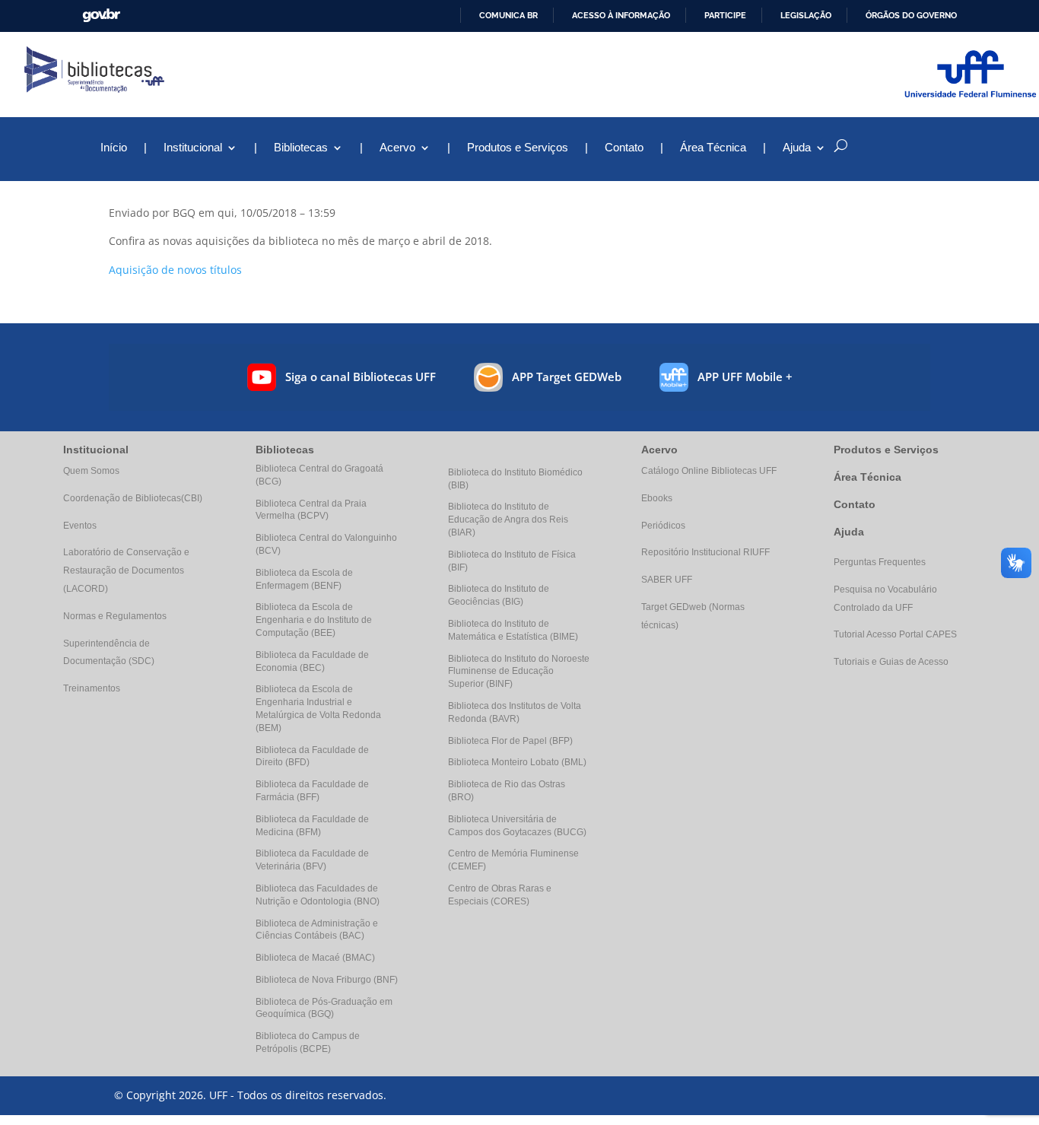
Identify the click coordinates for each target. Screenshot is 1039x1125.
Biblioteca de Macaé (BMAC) (315, 957)
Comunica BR (508, 15)
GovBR (101, 15)
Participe (725, 15)
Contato (624, 148)
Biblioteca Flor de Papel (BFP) (510, 741)
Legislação (805, 15)
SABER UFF (666, 579)
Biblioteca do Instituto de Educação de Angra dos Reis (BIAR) (508, 519)
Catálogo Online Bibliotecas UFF (709, 471)
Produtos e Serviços (517, 148)
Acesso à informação (621, 15)
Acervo (397, 148)
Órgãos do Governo (911, 15)
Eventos (80, 525)
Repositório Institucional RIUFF (705, 552)
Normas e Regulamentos (115, 616)
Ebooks (656, 498)
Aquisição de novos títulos (175, 269)
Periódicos (663, 525)
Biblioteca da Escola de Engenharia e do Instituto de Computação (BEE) (314, 620)
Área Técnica (713, 148)
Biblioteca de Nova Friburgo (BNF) (327, 979)
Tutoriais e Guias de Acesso (891, 661)
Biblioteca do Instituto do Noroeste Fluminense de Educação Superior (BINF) (518, 671)
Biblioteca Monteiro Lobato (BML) (517, 762)
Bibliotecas (301, 148)
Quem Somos (91, 471)
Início (113, 148)
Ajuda (849, 532)
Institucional (193, 148)
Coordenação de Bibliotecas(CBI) (132, 498)
